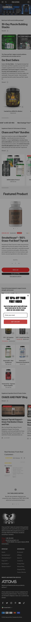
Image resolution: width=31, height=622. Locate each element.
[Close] (28, 296)
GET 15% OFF (15, 321)
